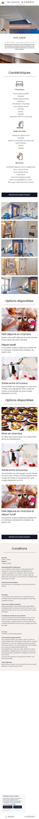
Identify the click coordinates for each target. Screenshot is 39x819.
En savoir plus (12, 804)
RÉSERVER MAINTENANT (19, 26)
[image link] (20, 3)
